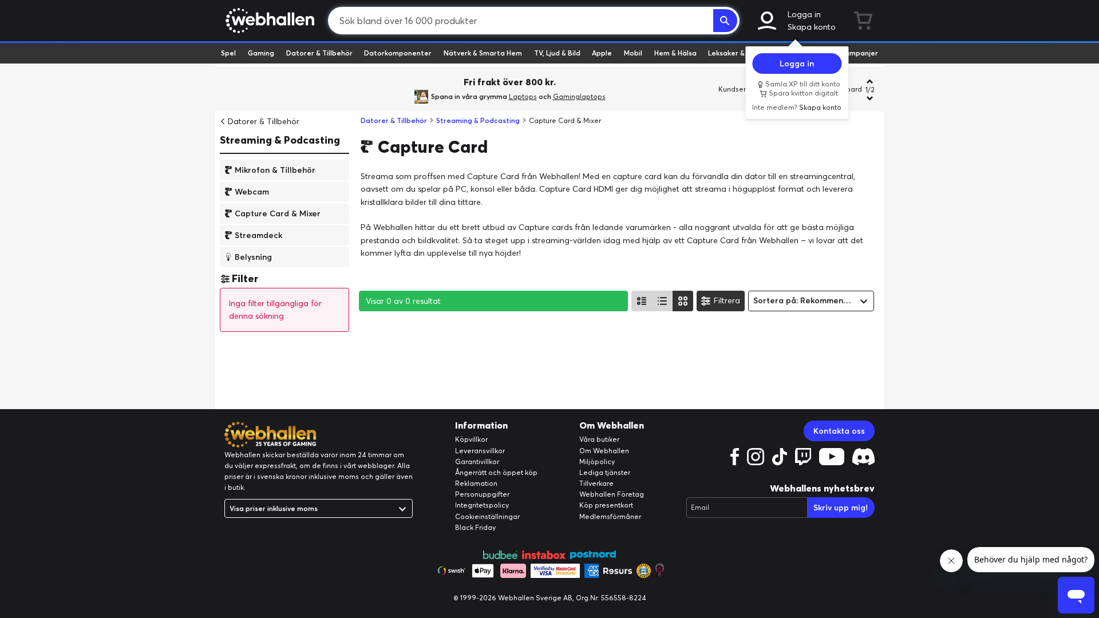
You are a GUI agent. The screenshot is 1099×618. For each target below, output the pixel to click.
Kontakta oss (839, 431)
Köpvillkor (471, 439)
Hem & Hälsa (675, 53)
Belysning (253, 256)
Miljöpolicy (597, 461)
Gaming (261, 53)
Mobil (633, 53)
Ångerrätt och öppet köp (496, 472)
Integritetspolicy (482, 505)
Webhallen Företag (611, 494)
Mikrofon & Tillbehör (275, 169)
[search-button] (725, 20)
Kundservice (739, 89)
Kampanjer (859, 53)
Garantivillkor (477, 461)
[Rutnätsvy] (683, 301)
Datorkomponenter (398, 53)
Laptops (523, 96)
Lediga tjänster (604, 472)
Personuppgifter (482, 494)
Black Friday (475, 527)
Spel (228, 53)
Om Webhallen (604, 450)
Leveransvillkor (480, 450)
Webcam (252, 191)
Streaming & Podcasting (280, 139)
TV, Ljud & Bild (557, 53)
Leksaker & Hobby (738, 53)
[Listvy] (641, 301)
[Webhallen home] (268, 20)
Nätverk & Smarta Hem (483, 53)
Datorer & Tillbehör (319, 53)
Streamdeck (258, 234)
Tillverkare (596, 483)
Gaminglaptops (579, 96)
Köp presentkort (606, 505)
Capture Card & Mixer (278, 213)
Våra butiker (599, 439)
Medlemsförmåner (610, 516)
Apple (602, 53)
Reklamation (476, 483)
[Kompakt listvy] (662, 301)
